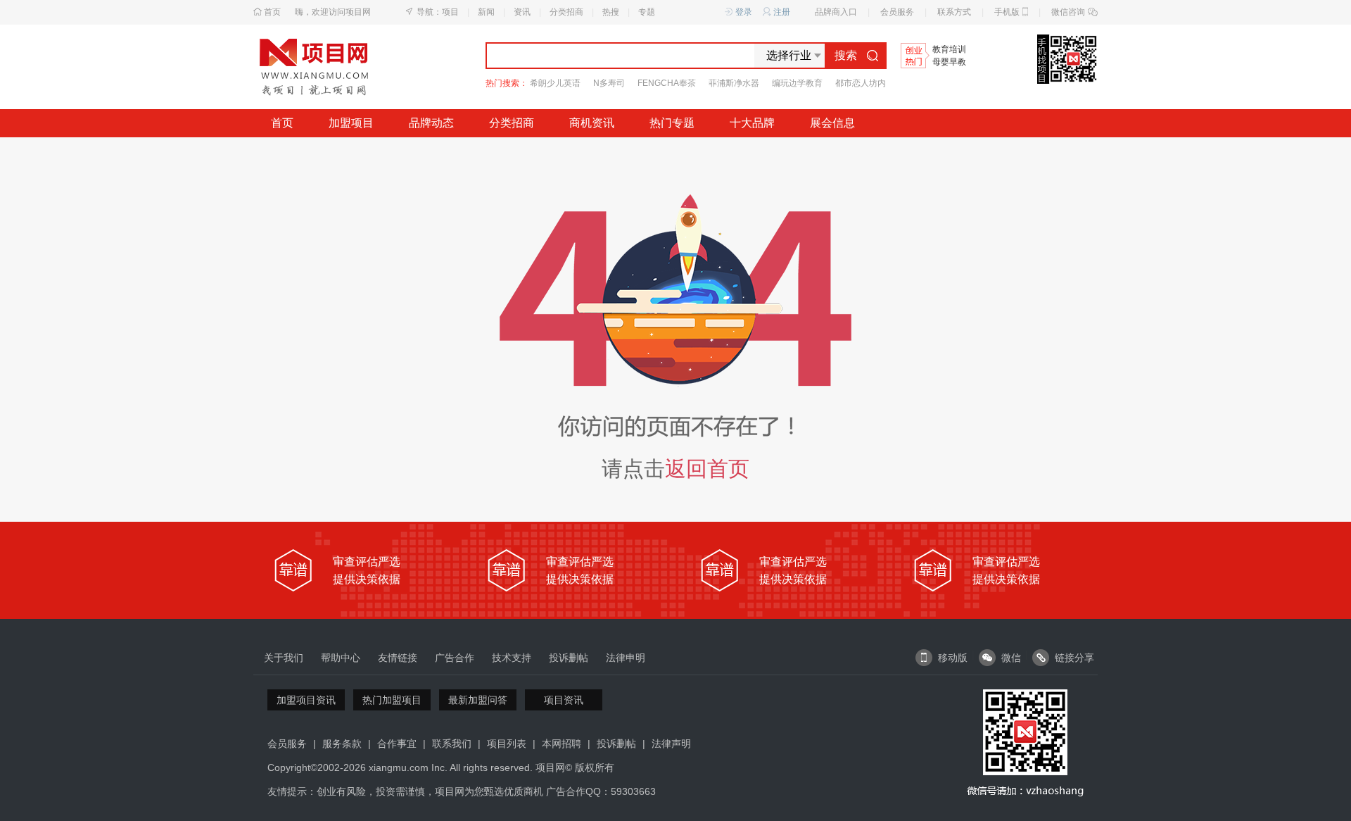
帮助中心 (340, 657)
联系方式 (954, 12)
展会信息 (832, 123)
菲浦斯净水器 (734, 83)
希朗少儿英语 (555, 83)
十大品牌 (752, 123)
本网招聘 (561, 743)
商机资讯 (591, 123)
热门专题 (671, 123)
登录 (743, 12)
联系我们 (451, 743)
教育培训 (949, 49)
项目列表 (506, 743)
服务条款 (342, 743)
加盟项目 (351, 123)
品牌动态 (431, 123)
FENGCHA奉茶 (667, 83)
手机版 (1007, 12)
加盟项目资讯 (306, 700)
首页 (272, 12)
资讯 (522, 12)
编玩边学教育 (797, 83)
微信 (1011, 657)
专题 (646, 12)
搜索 (846, 55)
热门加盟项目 (391, 700)
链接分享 (1074, 657)
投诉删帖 (568, 657)
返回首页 (707, 468)
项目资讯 (563, 700)
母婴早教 (949, 62)
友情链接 (397, 657)
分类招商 (566, 12)
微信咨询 (1068, 12)
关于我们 (283, 657)
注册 (781, 12)
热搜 (610, 12)
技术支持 (511, 657)
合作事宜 (397, 743)
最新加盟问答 (477, 700)
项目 (450, 12)
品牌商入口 (836, 12)
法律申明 (625, 657)
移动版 (953, 657)
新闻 (486, 12)
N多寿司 (609, 83)
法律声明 (671, 743)
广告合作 (454, 657)
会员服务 (897, 12)
